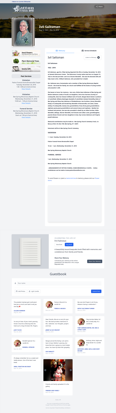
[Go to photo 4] (55, 379)
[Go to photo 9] (60, 379)
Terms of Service (63, 405)
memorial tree (71, 178)
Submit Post (96, 291)
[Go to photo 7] (58, 379)
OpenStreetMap (60, 408)
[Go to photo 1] (51, 379)
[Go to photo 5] (56, 379)
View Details (26, 89)
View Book (59, 244)
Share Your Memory (95, 261)
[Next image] (71, 370)
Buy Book (69, 244)
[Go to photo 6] (57, 379)
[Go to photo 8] (59, 379)
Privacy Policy (52, 405)
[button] (58, 370)
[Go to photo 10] (61, 379)
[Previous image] (45, 370)
